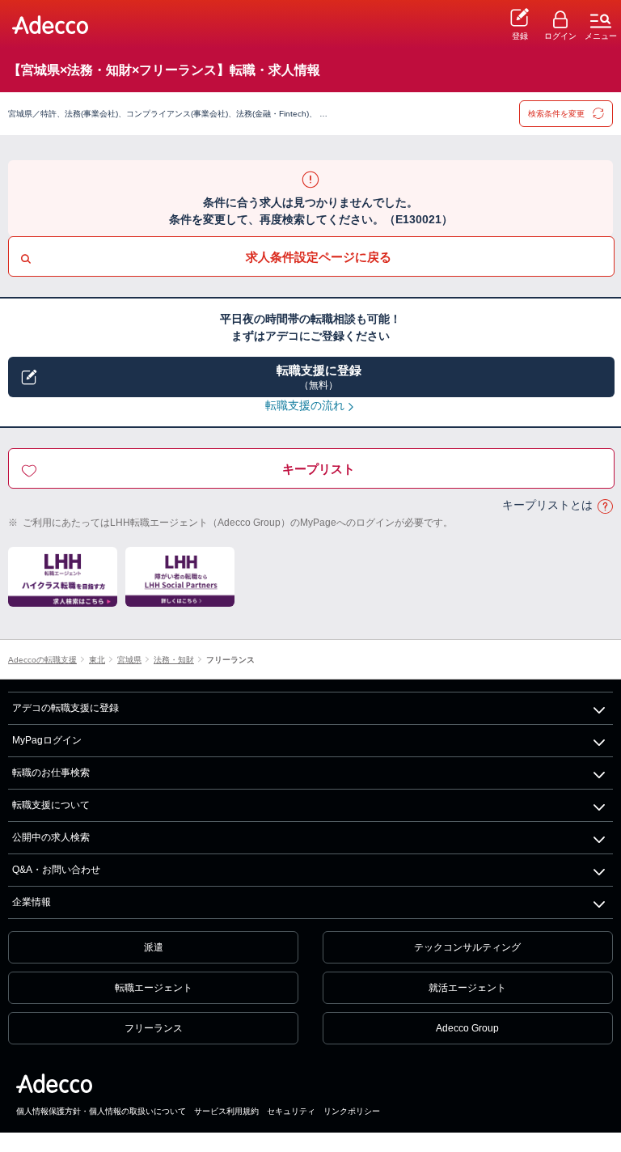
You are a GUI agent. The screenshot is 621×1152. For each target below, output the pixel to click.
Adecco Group (467, 1028)
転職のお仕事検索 (51, 772)
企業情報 (31, 902)
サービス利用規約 (226, 1111)
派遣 (153, 947)
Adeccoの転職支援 (42, 659)
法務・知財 (174, 659)
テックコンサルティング (467, 947)
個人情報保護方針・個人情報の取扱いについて (101, 1111)
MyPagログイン (47, 740)
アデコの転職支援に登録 (65, 708)
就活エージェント (467, 987)
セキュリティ (291, 1111)
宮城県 (129, 659)
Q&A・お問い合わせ (56, 869)
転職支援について (51, 805)
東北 (97, 659)
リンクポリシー (351, 1111)
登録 (520, 36)
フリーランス (230, 659)
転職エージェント (153, 987)
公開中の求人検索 (51, 837)
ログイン (560, 36)
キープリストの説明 (605, 506)
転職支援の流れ (304, 405)
